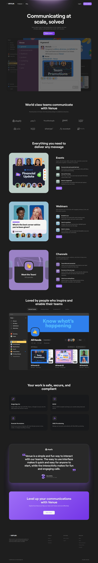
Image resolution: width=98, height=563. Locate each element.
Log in (64, 540)
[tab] (32, 309)
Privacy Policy (81, 545)
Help (80, 540)
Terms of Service (82, 542)
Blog (27, 3)
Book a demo (87, 3)
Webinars (50, 540)
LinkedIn (80, 547)
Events (49, 538)
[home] (10, 4)
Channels (50, 542)
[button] (20, 3)
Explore (59, 188)
